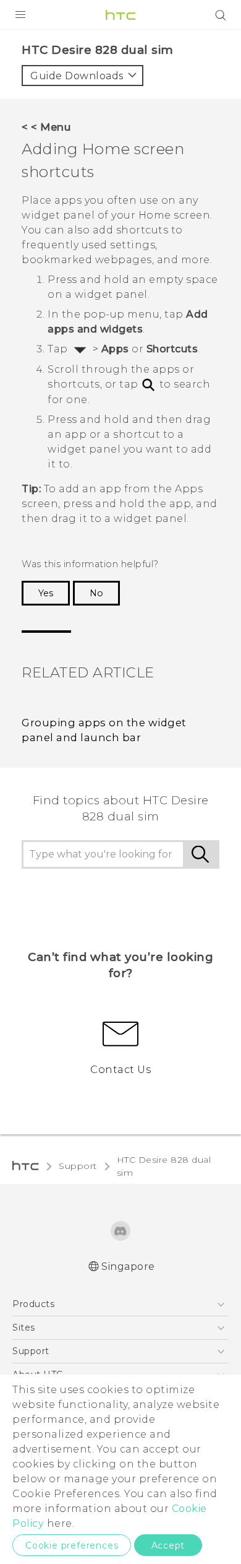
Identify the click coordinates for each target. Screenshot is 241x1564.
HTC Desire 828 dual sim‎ (164, 1166)
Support (78, 1165)
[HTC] (120, 14)
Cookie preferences (71, 1545)
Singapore (128, 1266)
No (96, 593)
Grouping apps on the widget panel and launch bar (104, 730)
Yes (45, 593)
